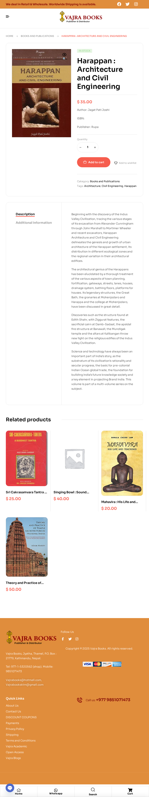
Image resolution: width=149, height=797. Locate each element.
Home (9, 36)
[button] (64, 57)
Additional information (34, 223)
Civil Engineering (112, 186)
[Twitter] (127, 4)
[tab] (34, 214)
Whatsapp (55, 793)
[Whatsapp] (56, 790)
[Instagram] (136, 4)
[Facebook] (119, 4)
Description (25, 214)
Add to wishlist (127, 162)
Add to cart (96, 162)
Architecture (92, 186)
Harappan (130, 186)
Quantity (82, 139)
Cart (130, 793)
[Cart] (130, 790)
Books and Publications (37, 36)
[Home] (19, 790)
